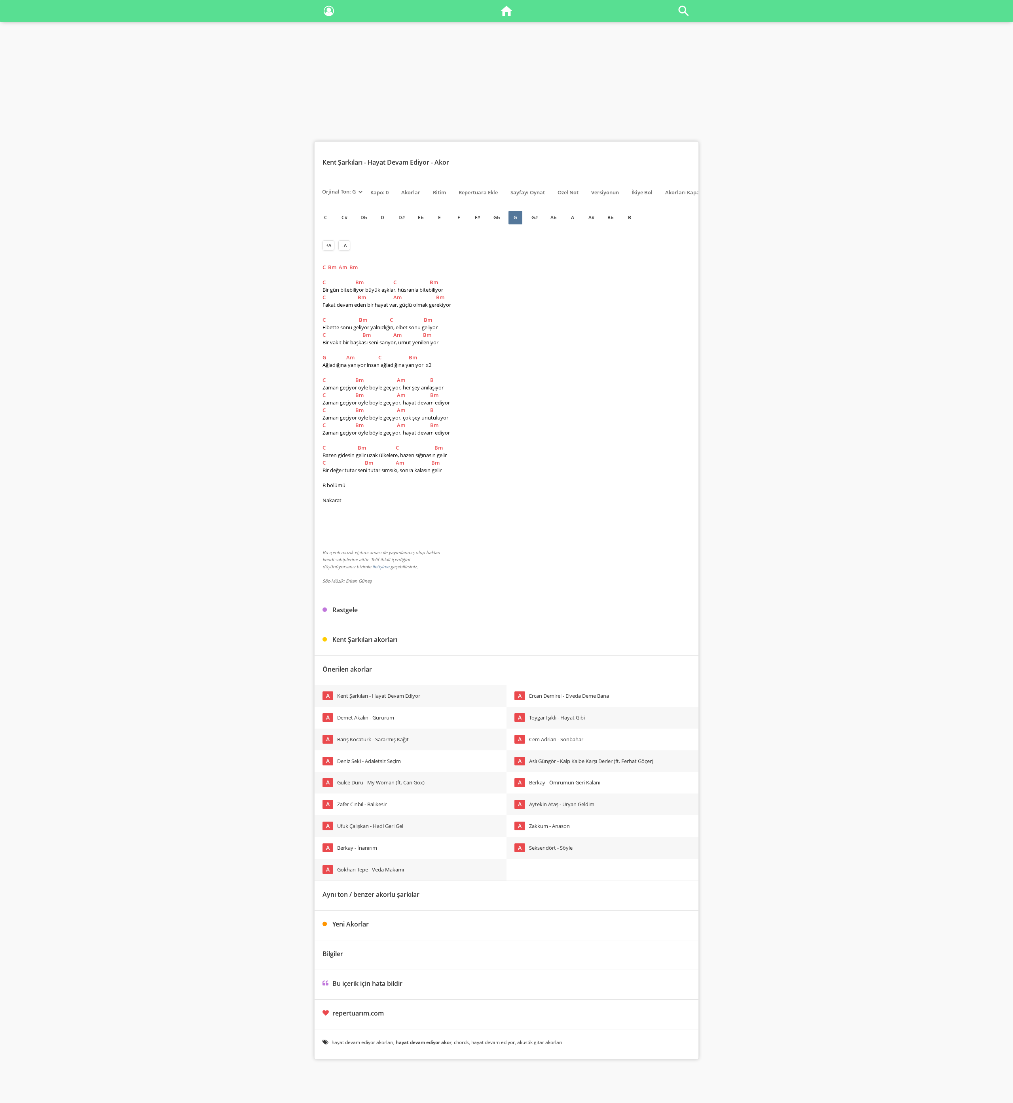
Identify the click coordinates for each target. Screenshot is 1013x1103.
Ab (553, 217)
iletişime (380, 567)
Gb (496, 217)
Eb (420, 217)
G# (534, 217)
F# (477, 217)
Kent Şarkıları (342, 162)
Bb (610, 217)
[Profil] (329, 12)
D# (401, 217)
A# (591, 217)
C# (344, 217)
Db (363, 217)
